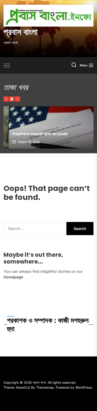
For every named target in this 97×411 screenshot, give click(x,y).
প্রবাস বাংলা (20, 32)
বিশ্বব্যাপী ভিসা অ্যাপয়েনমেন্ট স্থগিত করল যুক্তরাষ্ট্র (34, 134)
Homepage (13, 277)
